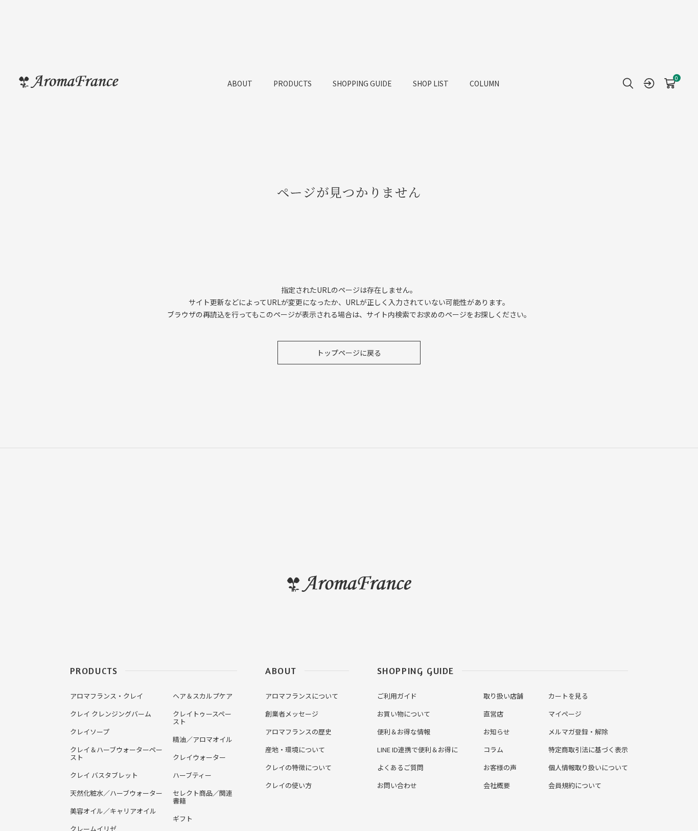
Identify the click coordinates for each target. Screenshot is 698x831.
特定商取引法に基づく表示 (588, 749)
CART (670, 79)
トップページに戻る (349, 353)
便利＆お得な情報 (403, 731)
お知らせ (496, 731)
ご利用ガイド (397, 696)
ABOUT (239, 83)
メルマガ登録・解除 (578, 731)
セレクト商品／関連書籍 (202, 796)
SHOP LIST (431, 83)
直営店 (493, 714)
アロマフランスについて (301, 696)
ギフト (183, 818)
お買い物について (403, 714)
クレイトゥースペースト (202, 717)
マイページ (564, 714)
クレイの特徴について (298, 767)
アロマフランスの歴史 (298, 731)
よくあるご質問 (400, 767)
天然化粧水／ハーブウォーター (116, 793)
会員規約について (574, 785)
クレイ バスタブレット (104, 775)
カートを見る (568, 696)
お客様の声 (500, 767)
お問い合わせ (397, 785)
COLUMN (484, 83)
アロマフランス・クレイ (106, 696)
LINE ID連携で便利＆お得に (417, 749)
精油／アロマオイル (202, 739)
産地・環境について (295, 749)
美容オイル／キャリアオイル (113, 811)
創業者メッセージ (291, 714)
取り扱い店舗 (503, 696)
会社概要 (496, 785)
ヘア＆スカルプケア (202, 696)
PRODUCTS (292, 83)
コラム (493, 749)
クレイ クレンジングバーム (110, 714)
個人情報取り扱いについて (588, 767)
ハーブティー (192, 775)
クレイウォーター (199, 757)
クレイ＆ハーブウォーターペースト (116, 753)
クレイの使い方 (288, 785)
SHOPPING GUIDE (362, 83)
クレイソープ (89, 731)
